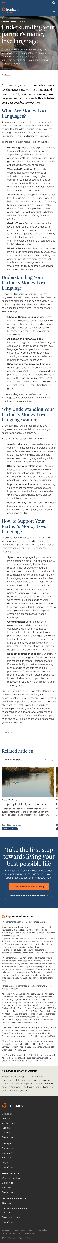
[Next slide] (52, 759)
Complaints (6, 1230)
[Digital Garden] (3, 1238)
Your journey (8, 1153)
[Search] (53, 2)
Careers (6, 1132)
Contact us (7, 1137)
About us (6, 1118)
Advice (5, 1143)
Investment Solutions (13, 1198)
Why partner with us (12, 1178)
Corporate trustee (11, 1217)
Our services (8, 1148)
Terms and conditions (11, 1233)
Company (7, 1113)
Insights (7, 74)
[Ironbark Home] (16, 1106)
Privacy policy (41, 1230)
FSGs (16, 1230)
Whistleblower (29, 1233)
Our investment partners (14, 1208)
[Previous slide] (45, 759)
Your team (7, 1157)
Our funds (7, 1212)
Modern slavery (27, 1230)
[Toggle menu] (53, 10)
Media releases (9, 1123)
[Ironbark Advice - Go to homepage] (10, 10)
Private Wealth (9, 1173)
